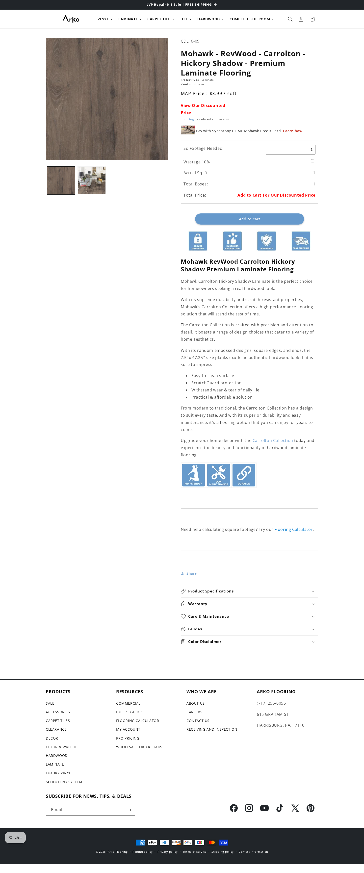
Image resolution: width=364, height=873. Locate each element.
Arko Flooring (118, 851)
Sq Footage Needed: (203, 148)
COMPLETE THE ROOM (250, 19)
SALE (50, 703)
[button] (290, 19)
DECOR (52, 738)
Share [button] (191, 573)
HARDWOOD (208, 19)
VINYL (103, 19)
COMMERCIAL (128, 703)
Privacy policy (167, 851)
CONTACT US (197, 720)
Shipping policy (222, 851)
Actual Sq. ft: (195, 173)
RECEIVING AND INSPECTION (211, 729)
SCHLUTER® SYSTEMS (65, 781)
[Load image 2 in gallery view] (91, 180)
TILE (184, 19)
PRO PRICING (127, 738)
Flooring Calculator (294, 529)
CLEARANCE (56, 729)
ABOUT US (195, 703)
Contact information (253, 851)
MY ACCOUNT (128, 729)
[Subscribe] (129, 810)
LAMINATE (128, 19)
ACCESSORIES (58, 712)
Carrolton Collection (273, 440)
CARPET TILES (58, 720)
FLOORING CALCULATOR (137, 720)
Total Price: (194, 195)
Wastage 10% (196, 162)
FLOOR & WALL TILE (63, 746)
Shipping (187, 119)
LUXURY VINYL (58, 772)
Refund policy (142, 851)
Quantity (188, 209)
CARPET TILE (158, 19)
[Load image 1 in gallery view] (61, 180)
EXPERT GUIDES (130, 712)
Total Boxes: (195, 184)
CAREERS (194, 712)
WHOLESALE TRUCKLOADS (139, 746)
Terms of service (195, 851)
